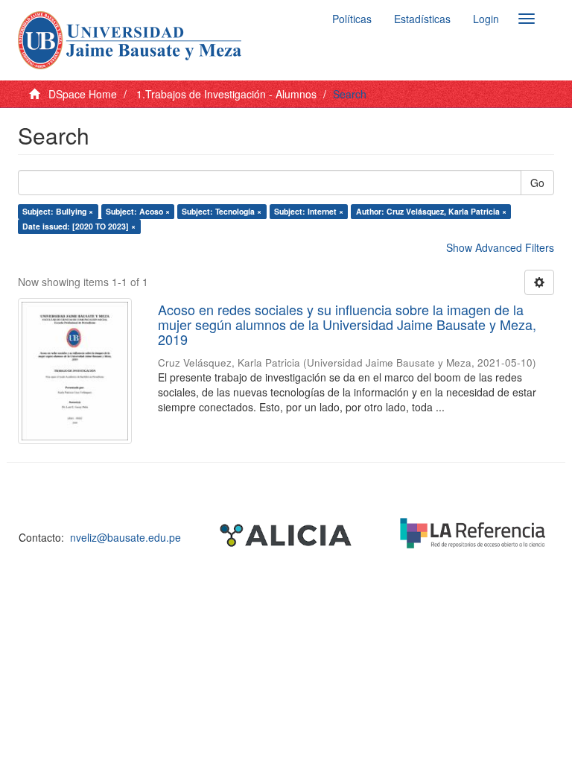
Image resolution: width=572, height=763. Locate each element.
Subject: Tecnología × (221, 211)
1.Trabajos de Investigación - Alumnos (226, 93)
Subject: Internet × (308, 211)
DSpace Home (82, 93)
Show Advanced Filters (500, 247)
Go (537, 182)
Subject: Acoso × (138, 211)
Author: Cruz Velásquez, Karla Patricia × (431, 211)
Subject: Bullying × (57, 211)
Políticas (352, 18)
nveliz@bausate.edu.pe (125, 537)
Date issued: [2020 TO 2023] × (79, 226)
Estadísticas (422, 18)
